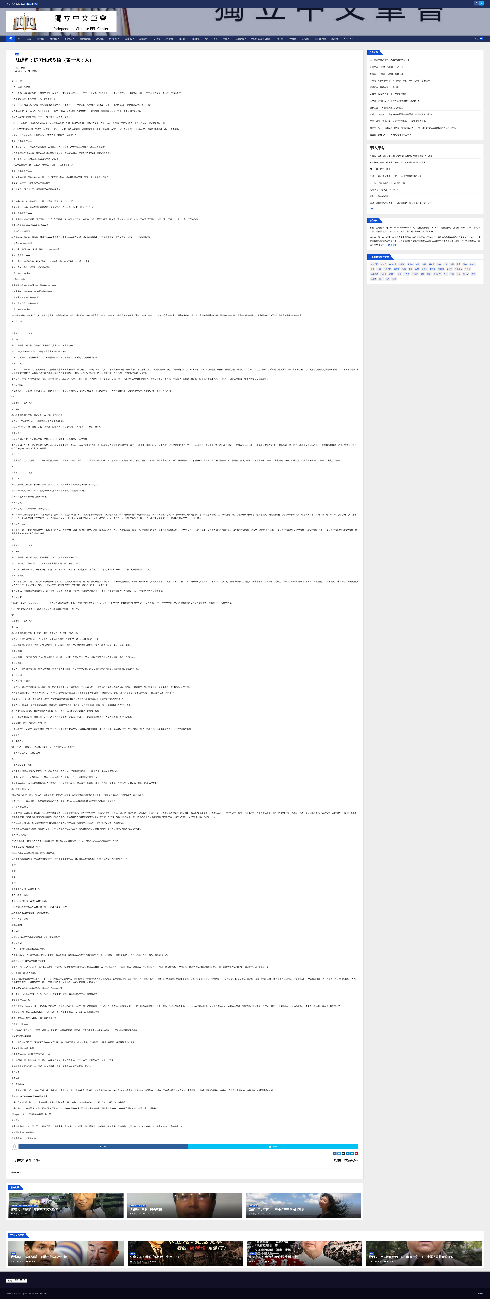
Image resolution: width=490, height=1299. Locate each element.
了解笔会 (54, 39)
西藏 (458, 274)
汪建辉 (34, 71)
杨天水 (424, 269)
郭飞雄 (466, 274)
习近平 (383, 264)
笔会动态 (69, 39)
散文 (251, 1205)
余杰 (417, 264)
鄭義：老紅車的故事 (379, 196)
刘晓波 (431, 264)
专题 (225, 39)
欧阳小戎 (458, 269)
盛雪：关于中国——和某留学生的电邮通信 (276, 1209)
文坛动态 (100, 39)
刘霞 (452, 264)
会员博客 (335, 39)
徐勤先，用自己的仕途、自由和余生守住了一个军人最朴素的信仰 (400, 80)
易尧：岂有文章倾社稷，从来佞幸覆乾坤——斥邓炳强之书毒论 (399, 121)
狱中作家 (113, 39)
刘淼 (439, 264)
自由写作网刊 (320, 39)
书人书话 (156, 39)
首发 (216, 39)
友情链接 (292, 39)
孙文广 (472, 264)
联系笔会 (40, 39)
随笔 (17, 54)
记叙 (139, 1205)
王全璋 (406, 274)
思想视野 (143, 39)
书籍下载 (279, 39)
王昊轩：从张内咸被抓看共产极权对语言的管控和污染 (395, 101)
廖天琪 (396, 269)
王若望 (415, 274)
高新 (387, 279)
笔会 (429, 274)
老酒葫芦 (437, 274)
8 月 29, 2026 (18, 1261)
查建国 (441, 269)
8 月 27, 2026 (257, 1261)
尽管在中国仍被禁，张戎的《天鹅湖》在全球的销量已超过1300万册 (401, 156)
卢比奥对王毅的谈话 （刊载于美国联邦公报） (391, 60)
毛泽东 (383, 274)
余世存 (410, 264)
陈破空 (373, 279)
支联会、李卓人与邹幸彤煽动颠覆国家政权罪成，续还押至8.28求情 (401, 114)
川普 (379, 269)
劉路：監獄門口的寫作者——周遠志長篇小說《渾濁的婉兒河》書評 (401, 203)
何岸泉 (402, 264)
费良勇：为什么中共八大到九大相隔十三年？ (390, 135)
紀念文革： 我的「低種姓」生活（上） (388, 74)
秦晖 (422, 274)
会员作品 (128, 39)
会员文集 (305, 39)
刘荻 (445, 264)
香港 (381, 279)
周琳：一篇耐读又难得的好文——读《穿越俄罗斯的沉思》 (397, 176)
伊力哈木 (392, 264)
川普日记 (387, 269)
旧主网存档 (239, 39)
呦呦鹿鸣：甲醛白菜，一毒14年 (384, 87)
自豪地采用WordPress (14, 1294)
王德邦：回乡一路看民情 (146, 1209)
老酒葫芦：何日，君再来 (27, 1160)
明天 (206, 39)
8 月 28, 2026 (138, 1261)
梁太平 (449, 269)
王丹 (399, 274)
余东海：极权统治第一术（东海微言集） (388, 94)
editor (22, 68)
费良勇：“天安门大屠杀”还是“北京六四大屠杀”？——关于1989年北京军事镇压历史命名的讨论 (413, 128)
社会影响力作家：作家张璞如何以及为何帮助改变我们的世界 (398, 162)
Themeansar (43, 1294)
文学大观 (169, 39)
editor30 (31, 1214)
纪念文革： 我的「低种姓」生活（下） (388, 67)
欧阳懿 (467, 269)
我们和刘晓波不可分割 (260, 39)
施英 (417, 269)
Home (480, 1294)
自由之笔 (195, 39)
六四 (424, 264)
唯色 (465, 264)
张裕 (404, 269)
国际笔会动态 (85, 39)
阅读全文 (392, 245)
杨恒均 (432, 269)
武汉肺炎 (374, 274)
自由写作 (182, 39)
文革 (410, 269)
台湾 (458, 264)
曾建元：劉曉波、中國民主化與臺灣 (34, 1209)
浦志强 (392, 274)
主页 (29, 39)
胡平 (445, 274)
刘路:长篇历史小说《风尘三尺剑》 (385, 189)
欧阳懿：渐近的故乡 (345, 1160)
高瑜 (394, 279)
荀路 (452, 274)
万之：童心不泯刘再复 (380, 169)
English (348, 39)
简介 (20, 39)
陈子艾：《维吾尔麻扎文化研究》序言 (387, 183)
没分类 (13, 1253)
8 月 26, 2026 (376, 1261)
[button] (476, 39)
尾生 (372, 269)
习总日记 (374, 264)
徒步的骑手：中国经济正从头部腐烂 (386, 108)
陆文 (473, 274)
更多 (372, 208)
